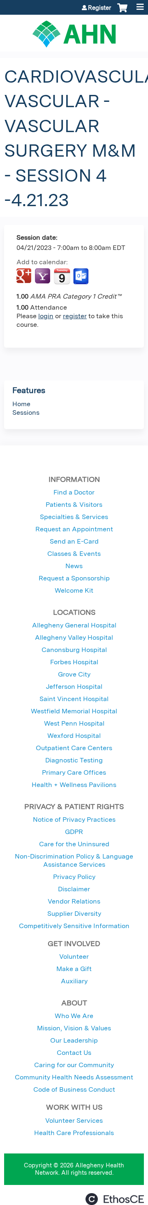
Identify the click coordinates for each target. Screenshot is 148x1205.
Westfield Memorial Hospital (74, 711)
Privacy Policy (74, 877)
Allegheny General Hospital (74, 625)
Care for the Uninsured (74, 844)
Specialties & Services (74, 517)
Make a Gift (74, 969)
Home (21, 404)
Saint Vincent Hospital (74, 699)
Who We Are (74, 1016)
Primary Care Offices (74, 772)
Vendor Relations (74, 901)
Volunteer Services (74, 1120)
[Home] (74, 31)
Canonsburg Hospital (74, 650)
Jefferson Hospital (74, 686)
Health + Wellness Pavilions (74, 785)
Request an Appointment (74, 529)
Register (99, 8)
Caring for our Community (74, 1065)
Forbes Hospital (74, 662)
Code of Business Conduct (74, 1089)
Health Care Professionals (74, 1133)
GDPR (74, 832)
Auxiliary (74, 981)
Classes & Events (74, 554)
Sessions (25, 412)
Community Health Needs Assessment (74, 1077)
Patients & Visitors (74, 504)
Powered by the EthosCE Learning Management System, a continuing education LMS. (115, 1199)
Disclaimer (74, 889)
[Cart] (122, 11)
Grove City (74, 674)
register (75, 316)
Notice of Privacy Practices (74, 819)
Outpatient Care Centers (74, 748)
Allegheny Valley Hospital (74, 637)
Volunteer (74, 956)
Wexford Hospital (74, 736)
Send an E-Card (74, 541)
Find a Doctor (74, 492)
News (74, 566)
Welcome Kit (74, 590)
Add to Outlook (81, 276)
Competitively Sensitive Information (74, 926)
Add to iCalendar (61, 276)
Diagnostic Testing (74, 760)
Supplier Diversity (74, 913)
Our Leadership (74, 1040)
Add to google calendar (24, 276)
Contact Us (74, 1053)
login (45, 316)
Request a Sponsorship (74, 578)
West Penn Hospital (74, 723)
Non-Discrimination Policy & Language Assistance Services (74, 860)
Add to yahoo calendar (43, 276)
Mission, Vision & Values (74, 1028)
